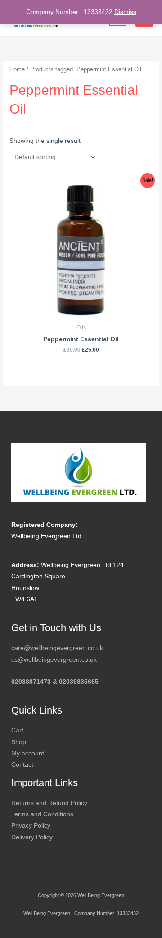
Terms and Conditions (42, 814)
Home (17, 69)
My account (27, 753)
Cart (17, 730)
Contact (22, 764)
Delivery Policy (32, 837)
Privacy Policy (30, 825)
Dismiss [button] (125, 12)
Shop (18, 742)
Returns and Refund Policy (49, 803)
